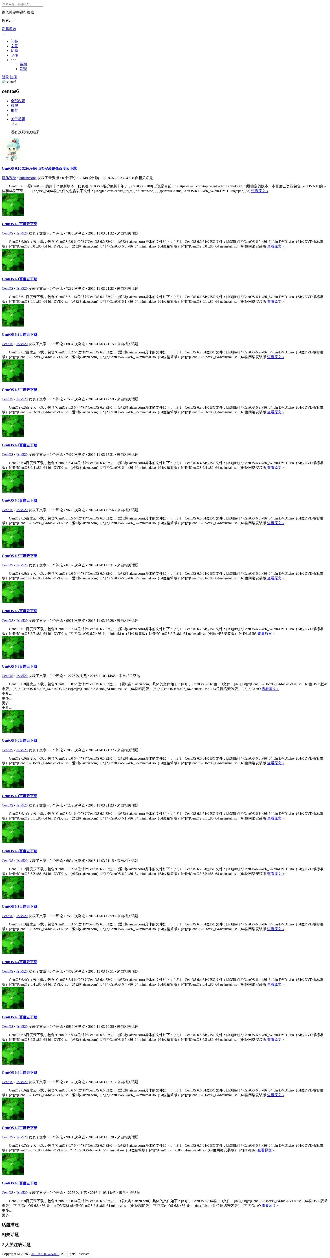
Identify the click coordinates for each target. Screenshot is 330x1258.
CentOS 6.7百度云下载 (19, 611)
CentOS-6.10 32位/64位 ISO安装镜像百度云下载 (39, 168)
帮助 (23, 64)
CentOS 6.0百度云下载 (19, 224)
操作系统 (9, 178)
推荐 (14, 110)
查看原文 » (259, 191)
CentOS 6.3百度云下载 (19, 390)
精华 (14, 105)
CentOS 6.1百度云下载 (19, 279)
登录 (5, 77)
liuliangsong (28, 178)
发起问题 (9, 29)
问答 (14, 41)
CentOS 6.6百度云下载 (19, 556)
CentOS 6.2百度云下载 (19, 334)
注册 (13, 77)
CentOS (7, 233)
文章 (14, 46)
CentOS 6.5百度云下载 (19, 500)
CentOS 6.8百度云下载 (19, 666)
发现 (23, 69)
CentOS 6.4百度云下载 (19, 445)
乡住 (14, 55)
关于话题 (18, 119)
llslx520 (22, 233)
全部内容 (18, 101)
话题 (14, 51)
